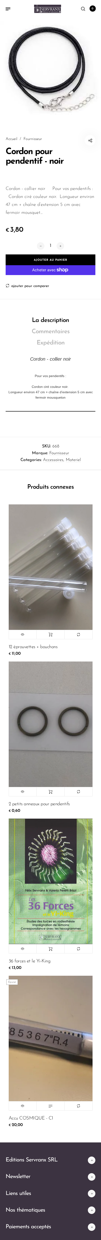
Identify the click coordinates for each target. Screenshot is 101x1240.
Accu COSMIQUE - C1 (31, 1118)
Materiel (73, 460)
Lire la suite (50, 1106)
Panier (92, 8)
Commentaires (51, 332)
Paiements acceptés (28, 1227)
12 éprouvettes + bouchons (33, 647)
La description (50, 320)
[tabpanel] (50, 68)
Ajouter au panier (50, 634)
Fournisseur (59, 453)
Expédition (51, 343)
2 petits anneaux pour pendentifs (39, 804)
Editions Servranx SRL (32, 1160)
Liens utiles (18, 1193)
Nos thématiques (25, 1210)
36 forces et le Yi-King (29, 961)
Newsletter (18, 1177)
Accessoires (53, 460)
